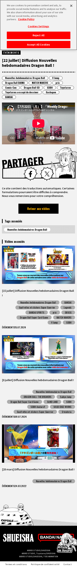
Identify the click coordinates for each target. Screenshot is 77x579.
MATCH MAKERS (40, 83)
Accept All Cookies (38, 44)
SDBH (50, 87)
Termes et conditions (16, 564)
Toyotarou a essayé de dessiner (21, 92)
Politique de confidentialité (45, 564)
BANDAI (9, 97)
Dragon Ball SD (32, 87)
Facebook (30, 174)
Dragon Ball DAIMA (15, 83)
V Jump (55, 78)
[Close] (71, 6)
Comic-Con (10, 87)
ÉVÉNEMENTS (11, 52)
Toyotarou (65, 87)
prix (58, 83)
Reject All (38, 35)
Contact (67, 564)
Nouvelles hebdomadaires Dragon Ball (25, 78)
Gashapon (51, 92)
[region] (38, 25)
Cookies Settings (38, 26)
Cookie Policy (26, 19)
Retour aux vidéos (38, 208)
